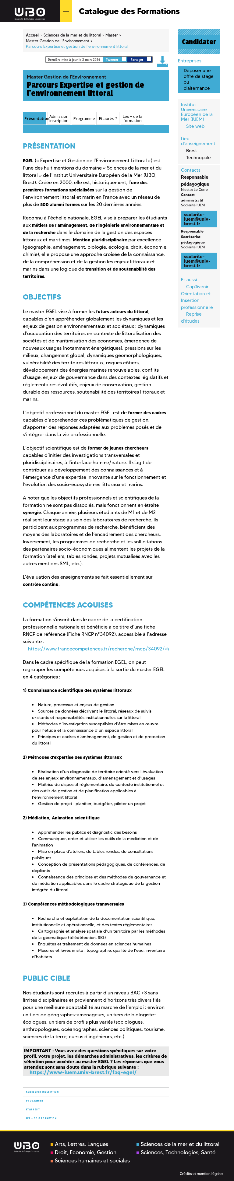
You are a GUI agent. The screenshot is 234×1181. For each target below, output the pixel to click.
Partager (137, 59)
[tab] (34, 118)
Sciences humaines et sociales (92, 1160)
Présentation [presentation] (35, 118)
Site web (195, 126)
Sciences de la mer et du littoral (180, 1144)
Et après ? (33, 1109)
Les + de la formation (41, 1118)
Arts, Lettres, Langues (81, 1144)
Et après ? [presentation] (108, 118)
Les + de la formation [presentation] (132, 118)
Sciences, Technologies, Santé (178, 1152)
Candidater (199, 41)
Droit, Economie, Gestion (85, 1152)
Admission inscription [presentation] (59, 118)
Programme (34, 1100)
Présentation (35, 129)
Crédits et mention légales (201, 1173)
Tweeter (112, 59)
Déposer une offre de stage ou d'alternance (199, 79)
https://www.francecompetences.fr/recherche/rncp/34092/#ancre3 (105, 649)
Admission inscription (42, 1092)
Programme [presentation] (84, 118)
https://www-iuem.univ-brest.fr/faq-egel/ (83, 1072)
